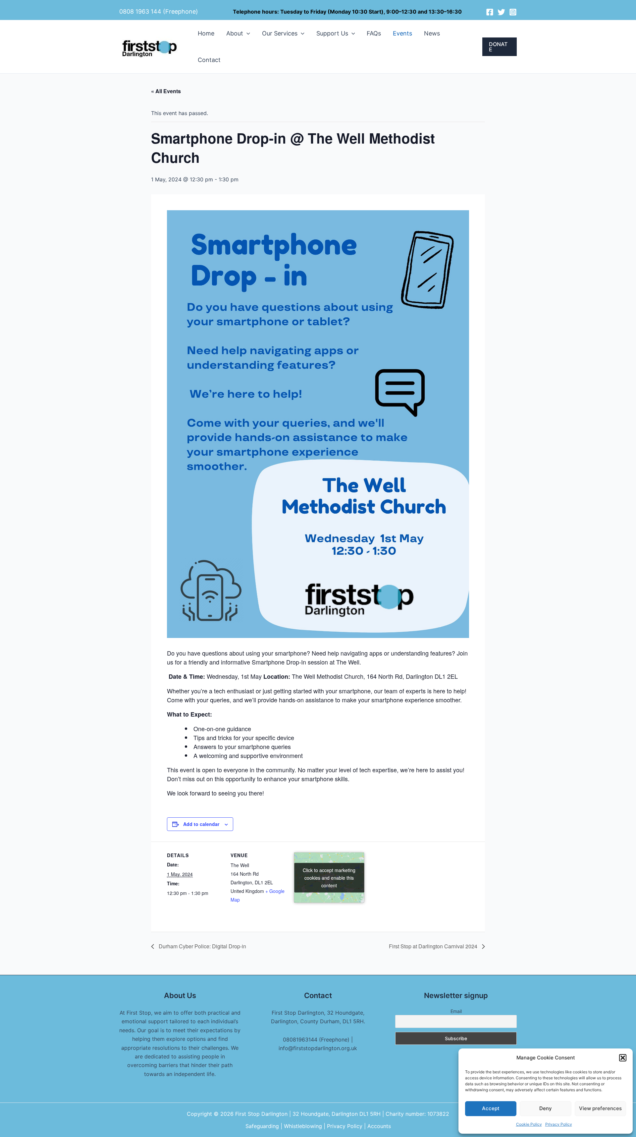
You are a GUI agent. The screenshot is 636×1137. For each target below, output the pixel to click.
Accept (491, 1108)
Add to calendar (201, 824)
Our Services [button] (279, 33)
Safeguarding (263, 1126)
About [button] (234, 33)
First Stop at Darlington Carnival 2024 (434, 946)
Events (402, 33)
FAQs (374, 33)
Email (456, 1011)
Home (206, 33)
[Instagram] (513, 12)
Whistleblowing (304, 1126)
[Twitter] (501, 12)
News (432, 33)
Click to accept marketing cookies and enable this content (329, 877)
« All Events (166, 91)
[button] (622, 1057)
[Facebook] (490, 12)
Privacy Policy (558, 1124)
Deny (545, 1108)
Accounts (379, 1126)
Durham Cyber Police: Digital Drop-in (201, 946)
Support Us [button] (332, 33)
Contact (209, 59)
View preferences (600, 1108)
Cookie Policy (529, 1124)
